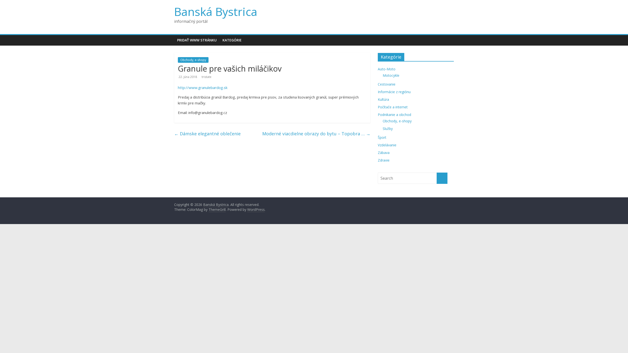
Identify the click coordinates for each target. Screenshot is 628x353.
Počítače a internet (393, 107)
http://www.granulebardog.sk (202, 87)
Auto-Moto (386, 69)
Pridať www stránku (197, 40)
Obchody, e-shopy (193, 60)
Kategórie (232, 40)
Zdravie (384, 160)
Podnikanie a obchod (394, 114)
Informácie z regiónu (394, 91)
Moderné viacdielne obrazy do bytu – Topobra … (316, 134)
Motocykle (391, 75)
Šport (382, 137)
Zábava (384, 152)
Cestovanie (386, 84)
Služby (388, 128)
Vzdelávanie (387, 145)
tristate (206, 77)
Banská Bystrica (215, 11)
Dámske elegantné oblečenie (207, 134)
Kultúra (383, 99)
